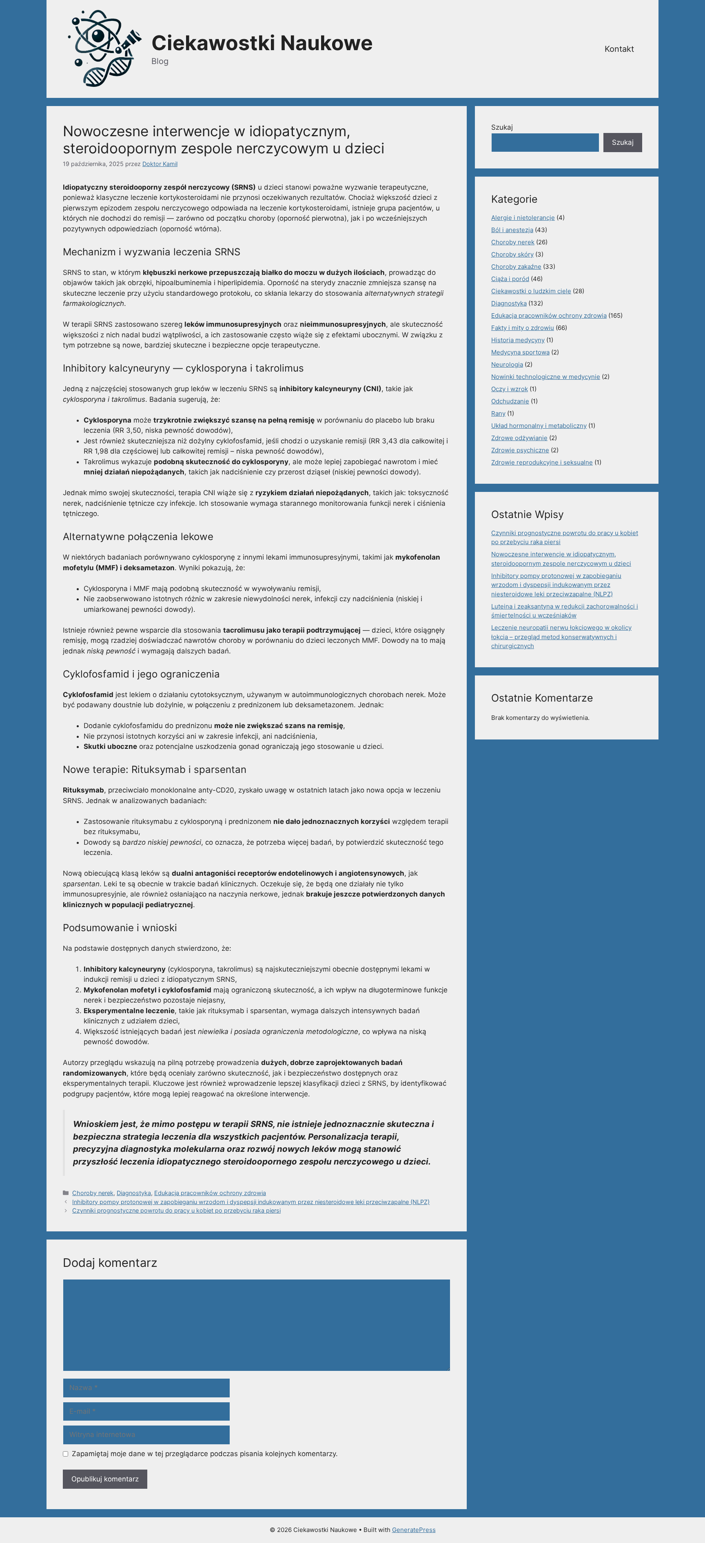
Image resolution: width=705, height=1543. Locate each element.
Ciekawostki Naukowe (262, 43)
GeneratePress (414, 1530)
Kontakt (619, 49)
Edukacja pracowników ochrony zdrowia (210, 1192)
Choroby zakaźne (516, 266)
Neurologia (507, 364)
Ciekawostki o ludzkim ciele (531, 291)
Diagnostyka (134, 1192)
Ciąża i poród (510, 279)
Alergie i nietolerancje (523, 217)
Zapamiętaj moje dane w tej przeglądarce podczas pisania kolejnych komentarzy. (205, 1454)
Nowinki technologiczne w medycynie (545, 377)
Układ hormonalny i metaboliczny (539, 425)
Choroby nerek (92, 1192)
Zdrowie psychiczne (520, 450)
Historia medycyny (518, 340)
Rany (498, 413)
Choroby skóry (512, 254)
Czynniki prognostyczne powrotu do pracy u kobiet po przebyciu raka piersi (176, 1210)
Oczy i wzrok (509, 389)
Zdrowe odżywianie (519, 438)
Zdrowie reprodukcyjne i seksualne (542, 462)
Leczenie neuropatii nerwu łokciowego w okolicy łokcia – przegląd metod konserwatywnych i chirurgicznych (561, 637)
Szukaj (502, 127)
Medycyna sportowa (520, 352)
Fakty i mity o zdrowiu (522, 328)
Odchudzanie (510, 401)
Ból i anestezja (512, 230)
